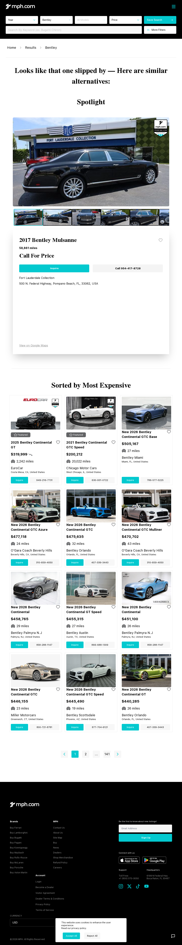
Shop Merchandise (63, 857)
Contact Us (59, 828)
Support (123, 870)
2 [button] (86, 754)
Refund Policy (60, 862)
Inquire (54, 268)
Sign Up (145, 837)
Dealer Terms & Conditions (50, 899)
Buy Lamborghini (19, 833)
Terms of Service (45, 910)
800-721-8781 (44, 727)
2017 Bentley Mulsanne (48, 240)
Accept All (71, 936)
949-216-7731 (44, 480)
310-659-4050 (44, 562)
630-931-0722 (100, 480)
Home (11, 47)
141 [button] (107, 754)
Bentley (51, 47)
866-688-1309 (100, 645)
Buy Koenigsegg (18, 847)
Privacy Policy (43, 904)
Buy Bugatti (16, 838)
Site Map (57, 838)
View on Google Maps (33, 345)
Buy (55, 842)
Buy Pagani (16, 842)
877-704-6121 (100, 727)
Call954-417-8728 (128, 268)
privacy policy (78, 928)
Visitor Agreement (45, 893)
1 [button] (75, 754)
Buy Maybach (17, 852)
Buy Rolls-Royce (18, 857)
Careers (57, 867)
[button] (64, 754)
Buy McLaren (16, 862)
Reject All (92, 936)
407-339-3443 (99, 562)
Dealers (57, 852)
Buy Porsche (16, 867)
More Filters (158, 29)
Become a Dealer (45, 887)
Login (38, 881)
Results (30, 47)
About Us (58, 833)
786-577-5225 (155, 480)
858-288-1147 (44, 645)
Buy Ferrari (16, 828)
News (56, 847)
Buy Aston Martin (18, 872)
